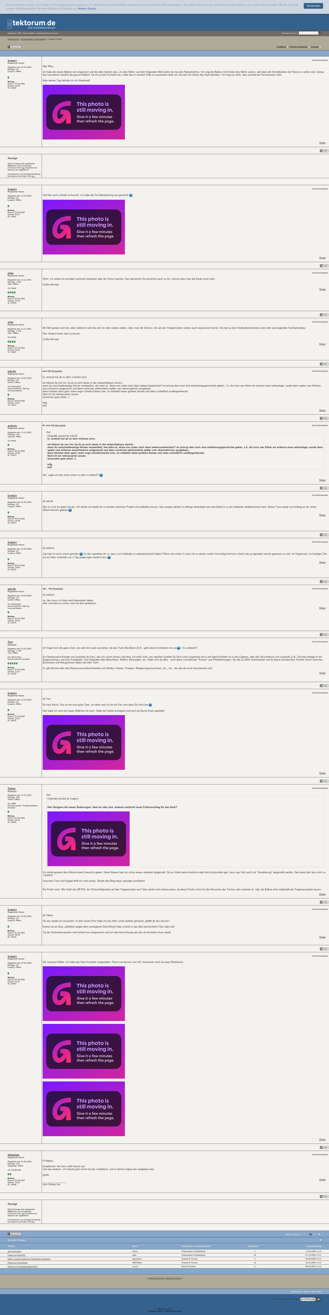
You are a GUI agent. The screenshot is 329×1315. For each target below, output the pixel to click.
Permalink (56, 371)
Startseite (12, 33)
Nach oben (316, 1291)
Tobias (11, 788)
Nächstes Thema (173, 1278)
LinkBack (281, 47)
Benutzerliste (29, 33)
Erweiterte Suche (289, 33)
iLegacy (12, 60)
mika (10, 273)
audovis (12, 425)
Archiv (307, 1291)
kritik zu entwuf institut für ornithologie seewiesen (29, 1259)
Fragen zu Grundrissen (18, 1263)
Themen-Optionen (298, 47)
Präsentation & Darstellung (33, 39)
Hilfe (20, 33)
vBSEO (168, 1309)
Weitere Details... (88, 8)
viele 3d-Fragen (14, 1251)
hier (23, 168)
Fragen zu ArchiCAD (16, 1255)
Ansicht (315, 47)
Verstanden (313, 5)
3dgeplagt (13, 1154)
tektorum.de (13, 39)
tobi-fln (12, 371)
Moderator (12, 644)
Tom (10, 642)
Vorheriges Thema (156, 1278)
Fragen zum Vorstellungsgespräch (23, 1266)
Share (322, 142)
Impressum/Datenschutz (46, 33)
